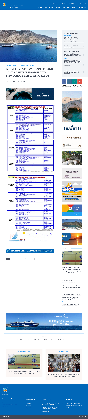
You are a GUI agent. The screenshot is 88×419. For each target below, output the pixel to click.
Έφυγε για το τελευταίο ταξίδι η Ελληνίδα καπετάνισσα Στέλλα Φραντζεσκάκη (50, 408)
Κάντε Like (64, 79)
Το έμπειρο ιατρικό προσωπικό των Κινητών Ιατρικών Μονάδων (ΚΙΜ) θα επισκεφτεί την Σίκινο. (71, 287)
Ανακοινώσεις (64, 282)
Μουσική (66, 68)
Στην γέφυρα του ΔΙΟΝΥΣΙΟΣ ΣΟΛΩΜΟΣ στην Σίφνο (71, 46)
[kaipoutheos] (7, 81)
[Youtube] (85, 3)
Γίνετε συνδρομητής (80, 80)
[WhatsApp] (46, 81)
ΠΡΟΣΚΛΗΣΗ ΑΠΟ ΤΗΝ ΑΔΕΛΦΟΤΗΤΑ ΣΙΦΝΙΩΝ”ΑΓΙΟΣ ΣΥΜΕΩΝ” (63, 375)
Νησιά (32, 65)
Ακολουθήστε (69, 79)
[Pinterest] (43, 81)
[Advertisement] (44, 19)
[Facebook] (80, 3)
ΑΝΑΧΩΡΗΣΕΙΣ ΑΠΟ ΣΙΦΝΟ (41, 259)
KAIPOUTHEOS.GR (15, 259)
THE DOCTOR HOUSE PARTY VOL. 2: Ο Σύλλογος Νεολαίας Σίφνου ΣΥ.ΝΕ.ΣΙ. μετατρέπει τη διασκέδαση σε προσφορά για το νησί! (72, 53)
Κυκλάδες (24, 65)
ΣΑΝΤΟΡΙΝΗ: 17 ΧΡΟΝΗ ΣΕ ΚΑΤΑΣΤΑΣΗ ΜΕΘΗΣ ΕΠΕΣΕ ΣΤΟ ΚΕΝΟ (24, 372)
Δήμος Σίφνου (64, 301)
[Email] (50, 81)
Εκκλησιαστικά (67, 35)
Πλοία (65, 44)
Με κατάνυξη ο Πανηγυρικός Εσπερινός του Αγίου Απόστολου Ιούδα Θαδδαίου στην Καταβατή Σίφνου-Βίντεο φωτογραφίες (71, 39)
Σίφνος (51, 259)
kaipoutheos (12, 81)
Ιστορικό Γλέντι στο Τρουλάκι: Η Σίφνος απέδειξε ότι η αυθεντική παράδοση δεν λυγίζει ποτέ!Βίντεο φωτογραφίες (71, 71)
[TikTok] (82, 3)
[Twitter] (84, 3)
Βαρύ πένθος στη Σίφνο (46, 411)
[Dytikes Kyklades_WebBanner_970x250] (30, 94)
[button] (75, 3)
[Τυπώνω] (53, 81)
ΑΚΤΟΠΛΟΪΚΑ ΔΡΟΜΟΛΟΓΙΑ (27, 259)
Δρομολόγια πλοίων (12, 65)
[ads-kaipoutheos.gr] (30, 251)
